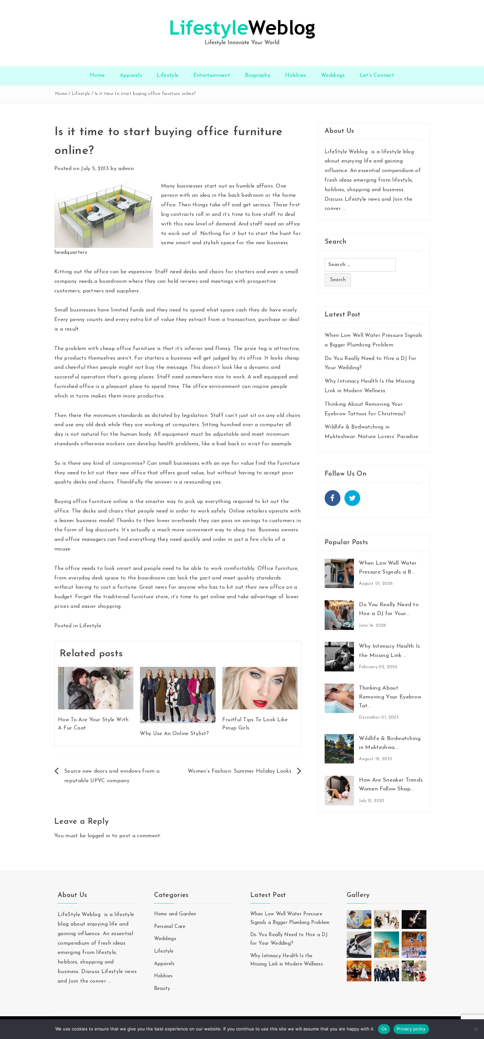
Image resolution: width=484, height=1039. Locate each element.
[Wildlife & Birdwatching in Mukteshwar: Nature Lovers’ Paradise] (339, 748)
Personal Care (170, 926)
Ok (384, 1028)
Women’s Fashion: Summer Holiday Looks (239, 771)
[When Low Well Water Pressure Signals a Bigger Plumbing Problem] (339, 573)
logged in (99, 836)
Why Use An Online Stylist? (174, 733)
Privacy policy (411, 1028)
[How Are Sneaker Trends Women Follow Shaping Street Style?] (339, 790)
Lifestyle (167, 75)
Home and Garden (175, 914)
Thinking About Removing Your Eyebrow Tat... (390, 697)
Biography (257, 75)
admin (126, 168)
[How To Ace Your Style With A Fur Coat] (95, 687)
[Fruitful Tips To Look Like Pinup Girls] (260, 687)
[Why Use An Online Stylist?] (177, 694)
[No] (475, 1029)
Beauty (162, 988)
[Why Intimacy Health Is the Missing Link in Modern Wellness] (339, 656)
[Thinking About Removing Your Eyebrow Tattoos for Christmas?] (339, 697)
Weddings (333, 75)
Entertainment (212, 75)
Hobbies (295, 75)
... (344, 208)
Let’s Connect (377, 75)
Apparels (131, 75)
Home (97, 75)
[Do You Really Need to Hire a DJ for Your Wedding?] (339, 614)
